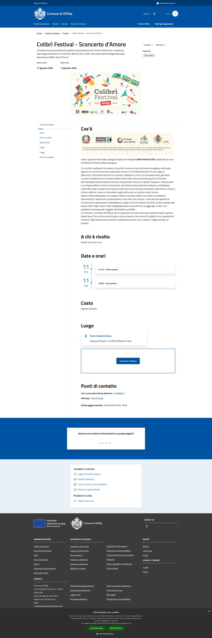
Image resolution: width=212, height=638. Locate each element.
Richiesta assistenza (78, 599)
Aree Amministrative (42, 550)
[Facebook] (153, 13)
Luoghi (145, 567)
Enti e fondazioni (41, 559)
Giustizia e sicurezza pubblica (118, 550)
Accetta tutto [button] (96, 628)
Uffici (36, 555)
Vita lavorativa (76, 555)
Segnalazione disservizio (80, 590)
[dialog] (106, 623)
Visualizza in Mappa (128, 360)
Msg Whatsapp (97, 398)
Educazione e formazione (116, 546)
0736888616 (119, 393)
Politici (37, 564)
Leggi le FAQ (75, 594)
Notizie (146, 546)
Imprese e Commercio (79, 559)
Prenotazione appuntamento (82, 585)
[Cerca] (175, 14)
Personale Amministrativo (45, 568)
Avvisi (145, 555)
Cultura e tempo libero (79, 550)
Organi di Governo (41, 546)
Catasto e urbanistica (79, 564)
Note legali (110, 594)
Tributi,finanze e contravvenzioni (120, 555)
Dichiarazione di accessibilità (118, 599)
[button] (106, 634)
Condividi (147, 45)
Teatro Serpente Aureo (100, 336)
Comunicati (147, 550)
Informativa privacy (114, 590)
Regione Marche (40, 3)
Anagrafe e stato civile (79, 546)
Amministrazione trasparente (118, 585)
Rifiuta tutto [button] (116, 628)
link (129, 623)
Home (39, 33)
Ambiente (110, 559)
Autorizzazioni (112, 568)
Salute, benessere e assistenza (119, 563)
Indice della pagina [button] (47, 125)
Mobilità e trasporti (78, 568)
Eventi (65, 33)
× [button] (209, 611)
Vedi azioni (160, 45)
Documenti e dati (41, 572)
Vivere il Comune (52, 33)
